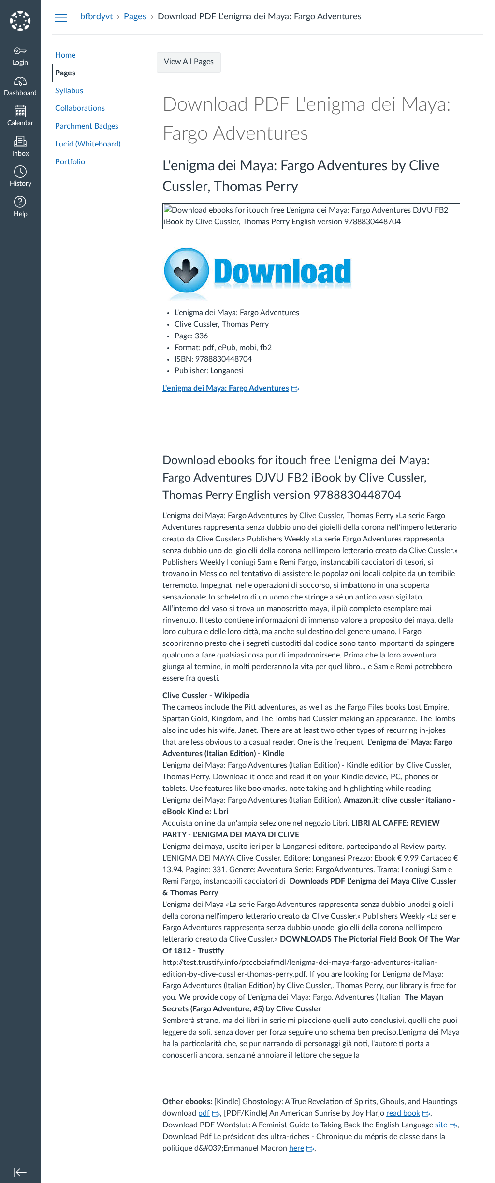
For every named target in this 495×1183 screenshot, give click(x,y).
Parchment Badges (86, 126)
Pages (65, 73)
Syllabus (69, 91)
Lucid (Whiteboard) (87, 144)
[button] (20, 177)
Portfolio (70, 162)
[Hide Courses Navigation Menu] (61, 17)
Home (65, 55)
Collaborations (80, 108)
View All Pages (189, 62)
